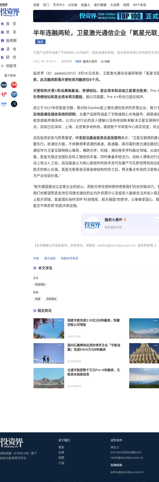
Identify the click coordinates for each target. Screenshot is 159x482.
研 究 (11, 57)
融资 (40, 41)
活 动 (11, 49)
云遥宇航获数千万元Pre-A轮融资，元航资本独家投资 (93, 372)
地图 (61, 457)
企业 (36, 277)
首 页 (11, 24)
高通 (37, 298)
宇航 (36, 258)
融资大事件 (90, 61)
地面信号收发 (69, 258)
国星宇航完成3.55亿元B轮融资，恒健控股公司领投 (93, 322)
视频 (126, 5)
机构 (36, 292)
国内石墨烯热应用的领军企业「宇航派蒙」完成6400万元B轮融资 (93, 347)
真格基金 (51, 298)
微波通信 (40, 284)
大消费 (114, 5)
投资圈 (11, 40)
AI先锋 (72, 5)
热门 (46, 5)
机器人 (85, 5)
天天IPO (58, 5)
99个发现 (139, 5)
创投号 (11, 66)
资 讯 (11, 32)
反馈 (61, 452)
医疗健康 (100, 5)
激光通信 (50, 258)
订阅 (61, 463)
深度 (36, 5)
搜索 (61, 447)
